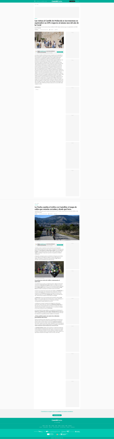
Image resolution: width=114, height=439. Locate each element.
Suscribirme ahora (57, 415)
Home (35, 203)
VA (44, 1)
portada (36, 18)
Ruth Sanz (37, 89)
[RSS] (43, 1)
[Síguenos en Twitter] (40, 1)
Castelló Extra (36, 29)
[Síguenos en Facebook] (39, 1)
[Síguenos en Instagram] (42, 1)
